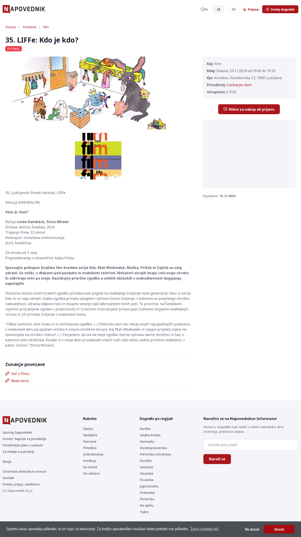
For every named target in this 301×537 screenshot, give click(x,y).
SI (218, 9)
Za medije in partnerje (18, 451)
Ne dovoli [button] (252, 529)
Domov (10, 27)
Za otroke (90, 467)
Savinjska (146, 467)
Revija (7, 461)
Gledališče (90, 435)
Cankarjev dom (239, 84)
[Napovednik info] (204, 9)
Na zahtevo (91, 473)
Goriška (145, 429)
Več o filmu (20, 373)
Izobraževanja (93, 454)
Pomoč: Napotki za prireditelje (24, 439)
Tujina (144, 512)
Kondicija (89, 461)
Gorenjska (147, 441)
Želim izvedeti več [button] (204, 529)
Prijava (253, 9)
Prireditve (29, 27)
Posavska (146, 480)
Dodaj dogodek (283, 9)
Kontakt (8, 478)
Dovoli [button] (279, 529)
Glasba (88, 429)
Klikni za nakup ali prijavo (251, 109)
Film (46, 27)
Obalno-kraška (150, 435)
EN (234, 9)
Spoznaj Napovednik (17, 432)
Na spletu (147, 505)
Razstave (89, 441)
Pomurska (147, 499)
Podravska (147, 492)
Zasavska (146, 473)
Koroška (146, 461)
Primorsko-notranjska (155, 454)
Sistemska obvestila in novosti (24, 471)
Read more (20, 380)
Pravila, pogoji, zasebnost (21, 484)
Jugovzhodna (149, 486)
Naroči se (217, 459)
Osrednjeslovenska (153, 448)
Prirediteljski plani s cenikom (23, 445)
